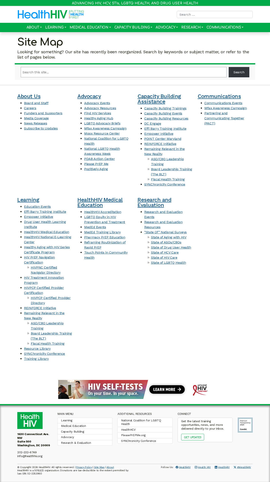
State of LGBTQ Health (168, 263)
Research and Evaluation (154, 202)
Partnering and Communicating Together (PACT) (224, 118)
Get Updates (192, 437)
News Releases (35, 123)
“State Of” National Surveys (165, 232)
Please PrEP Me (96, 164)
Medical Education (89, 27)
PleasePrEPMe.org (133, 435)
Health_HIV (204, 467)
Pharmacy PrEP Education (104, 237)
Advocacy (165, 27)
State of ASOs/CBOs (166, 242)
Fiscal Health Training (168, 179)
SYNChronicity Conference (164, 184)
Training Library (36, 359)
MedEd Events (95, 227)
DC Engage (152, 124)
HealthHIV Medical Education (46, 232)
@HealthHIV (244, 467)
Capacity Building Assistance (159, 99)
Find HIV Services (97, 113)
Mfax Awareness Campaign (105, 128)
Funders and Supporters (43, 113)
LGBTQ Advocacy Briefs (102, 123)
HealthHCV (128, 429)
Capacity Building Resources (166, 118)
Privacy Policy (84, 467)
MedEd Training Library (102, 232)
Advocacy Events (97, 103)
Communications (224, 27)
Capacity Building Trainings (165, 108)
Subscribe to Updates (41, 128)
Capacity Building (132, 27)
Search (239, 72)
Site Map (99, 467)
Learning (54, 27)
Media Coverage (36, 118)
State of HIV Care (164, 257)
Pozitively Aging (96, 169)
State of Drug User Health (171, 247)
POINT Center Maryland (162, 139)
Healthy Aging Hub (98, 118)
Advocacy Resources (100, 108)
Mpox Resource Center (102, 133)
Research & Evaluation (76, 442)
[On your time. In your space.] (135, 389)
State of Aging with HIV (168, 237)
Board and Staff (36, 103)
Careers (30, 108)
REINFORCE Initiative (160, 144)
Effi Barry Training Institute (165, 129)
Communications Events (223, 103)
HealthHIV (185, 467)
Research (190, 27)
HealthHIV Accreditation (102, 212)
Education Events (37, 207)
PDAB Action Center (99, 159)
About (33, 27)
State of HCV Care (165, 252)
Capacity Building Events (163, 113)
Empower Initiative (158, 134)
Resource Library (37, 349)
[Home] (42, 14)
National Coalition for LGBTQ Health (141, 422)
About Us (28, 96)
